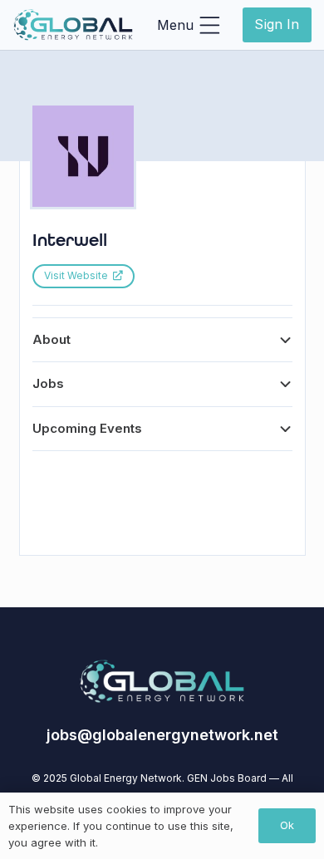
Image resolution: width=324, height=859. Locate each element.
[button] (188, 25)
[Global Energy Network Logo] (162, 681)
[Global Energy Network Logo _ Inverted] (73, 25)
